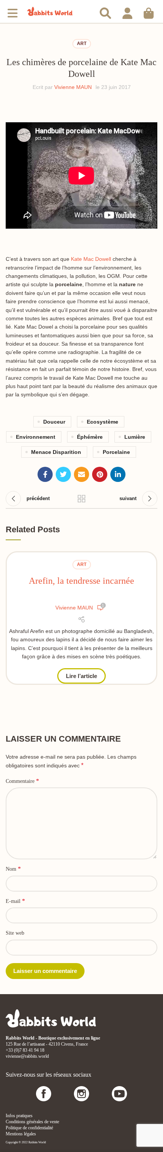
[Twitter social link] (63, 474)
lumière (134, 437)
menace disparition (56, 452)
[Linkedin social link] (117, 474)
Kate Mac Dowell (91, 259)
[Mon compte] (127, 11)
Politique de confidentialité (29, 1127)
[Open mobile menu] (12, 11)
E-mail (15, 901)
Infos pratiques (19, 1115)
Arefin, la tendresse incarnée (81, 581)
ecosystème (102, 422)
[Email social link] (81, 474)
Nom (13, 868)
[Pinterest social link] (99, 474)
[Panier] (148, 11)
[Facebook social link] (45, 474)
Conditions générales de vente (32, 1121)
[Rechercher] (105, 11)
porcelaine (116, 452)
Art (81, 43)
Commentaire (22, 781)
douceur (54, 422)
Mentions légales (21, 1133)
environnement (35, 437)
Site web (15, 933)
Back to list (81, 498)
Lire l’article (81, 676)
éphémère (90, 437)
